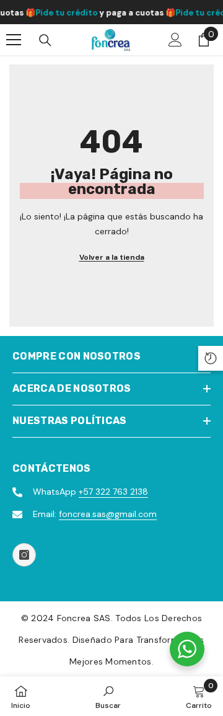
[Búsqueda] (45, 40)
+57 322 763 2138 (113, 491)
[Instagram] (24, 555)
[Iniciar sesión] (175, 39)
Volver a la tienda (111, 257)
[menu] (13, 39)
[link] (108, 696)
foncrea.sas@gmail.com (108, 513)
